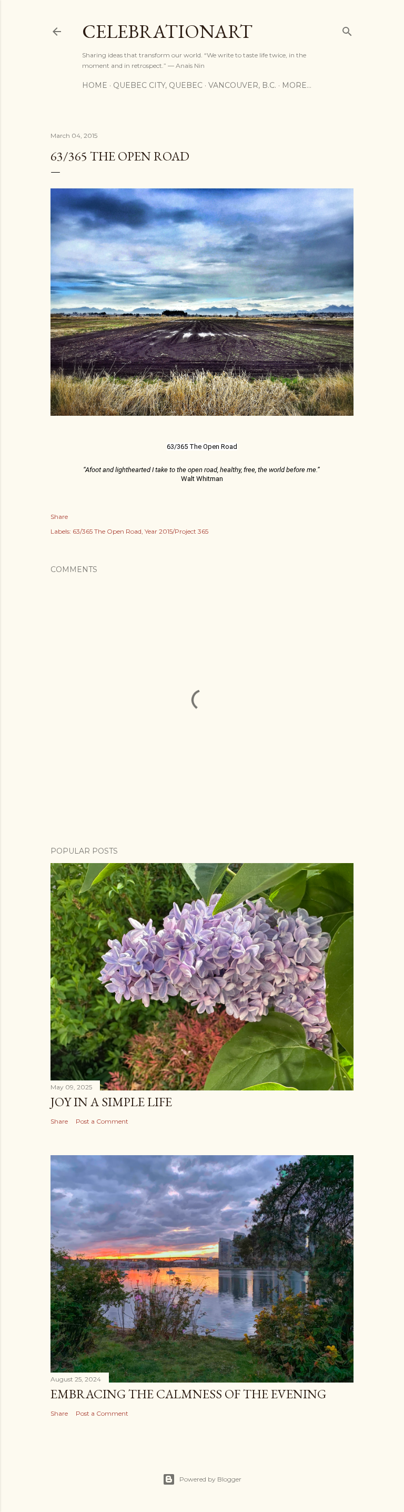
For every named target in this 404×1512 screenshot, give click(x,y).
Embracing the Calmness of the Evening (188, 1394)
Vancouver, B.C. (242, 85)
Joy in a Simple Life (111, 1102)
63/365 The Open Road (107, 531)
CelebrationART (167, 31)
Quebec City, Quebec (158, 85)
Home (94, 85)
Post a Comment (102, 1121)
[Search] (347, 29)
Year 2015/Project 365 (176, 531)
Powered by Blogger (210, 1479)
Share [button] (59, 516)
